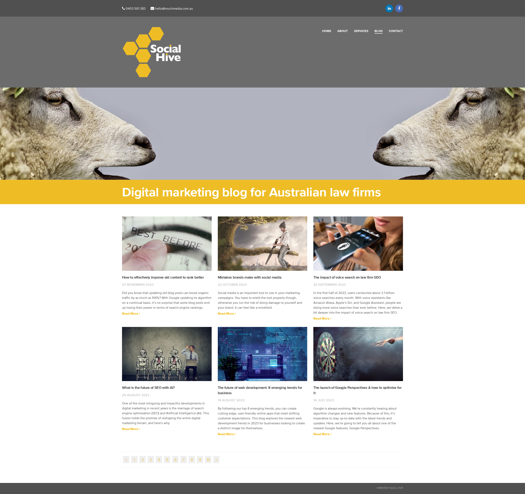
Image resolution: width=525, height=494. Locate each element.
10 (208, 459)
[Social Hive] (151, 52)
